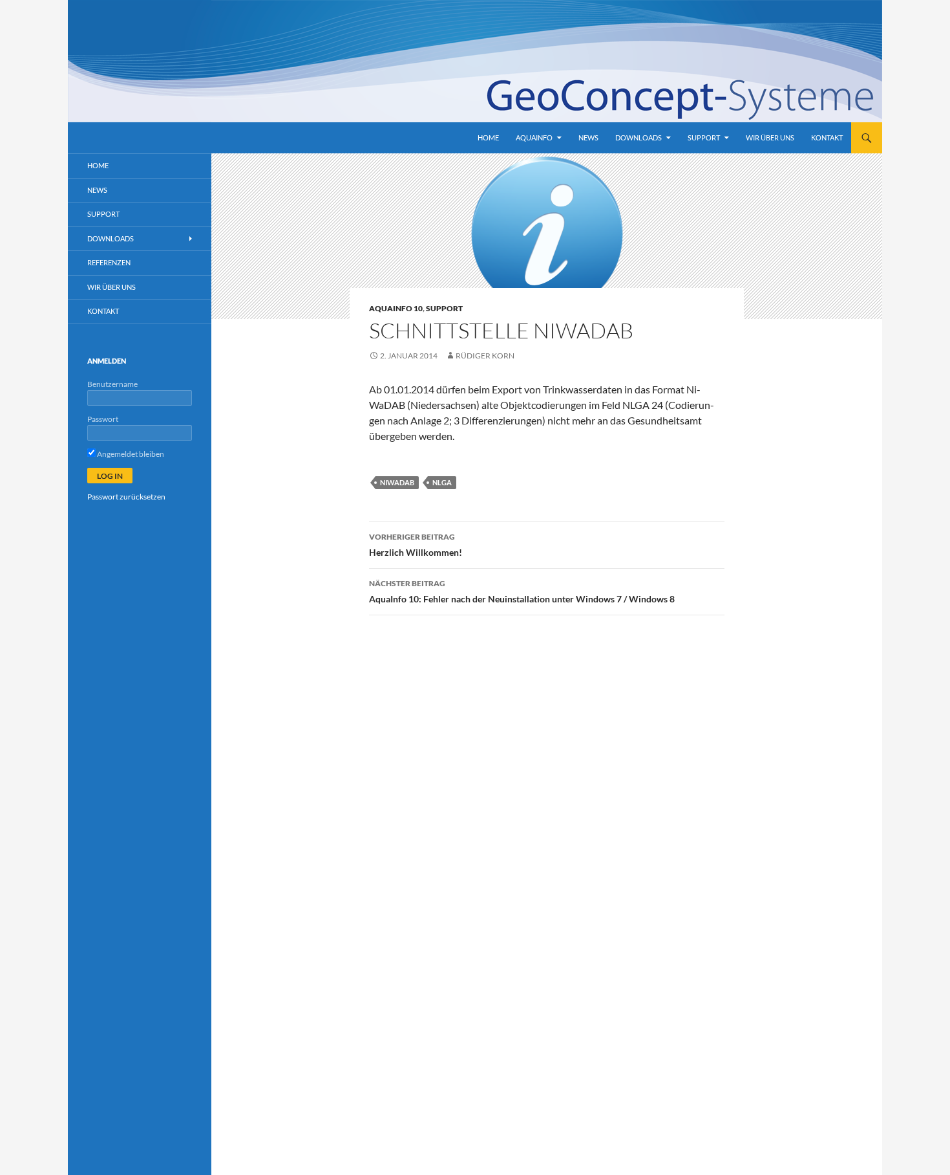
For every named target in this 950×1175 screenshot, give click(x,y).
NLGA (442, 482)
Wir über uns (770, 137)
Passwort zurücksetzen (126, 496)
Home (488, 137)
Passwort (102, 419)
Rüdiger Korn (485, 355)
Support (704, 137)
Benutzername (112, 384)
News (588, 137)
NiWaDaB (397, 482)
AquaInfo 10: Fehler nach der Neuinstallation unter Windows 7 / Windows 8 (522, 591)
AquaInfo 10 (396, 308)
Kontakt (827, 137)
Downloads (638, 137)
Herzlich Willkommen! (415, 545)
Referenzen (109, 262)
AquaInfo (534, 137)
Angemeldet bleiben (130, 454)
